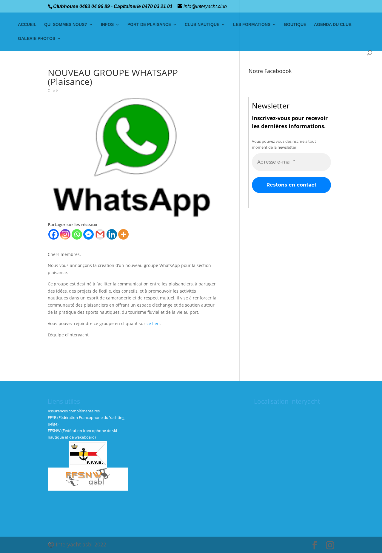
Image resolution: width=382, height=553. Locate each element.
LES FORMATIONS (251, 24)
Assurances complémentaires (74, 411)
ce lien (153, 323)
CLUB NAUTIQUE (202, 24)
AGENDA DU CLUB (333, 24)
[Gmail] (100, 234)
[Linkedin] (112, 234)
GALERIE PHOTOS (36, 38)
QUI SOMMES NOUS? (65, 24)
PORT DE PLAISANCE (149, 24)
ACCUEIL (27, 24)
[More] (123, 234)
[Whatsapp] (77, 234)
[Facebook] (53, 234)
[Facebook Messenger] (88, 234)
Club (53, 90)
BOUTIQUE (295, 24)
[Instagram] (65, 234)
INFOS (107, 24)
